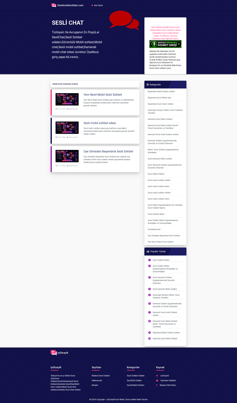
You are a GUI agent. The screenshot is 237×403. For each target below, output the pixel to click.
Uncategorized (154, 229)
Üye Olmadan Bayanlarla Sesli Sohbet (164, 235)
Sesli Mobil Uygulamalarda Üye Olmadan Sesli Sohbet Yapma (165, 206)
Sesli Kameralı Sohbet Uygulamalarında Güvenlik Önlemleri (164, 166)
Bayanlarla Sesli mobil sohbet (160, 104)
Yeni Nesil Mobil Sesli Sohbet (160, 242)
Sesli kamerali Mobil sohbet (160, 159)
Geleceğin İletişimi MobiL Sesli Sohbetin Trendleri (165, 111)
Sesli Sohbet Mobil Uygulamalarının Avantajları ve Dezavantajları (163, 221)
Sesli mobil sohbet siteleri (159, 193)
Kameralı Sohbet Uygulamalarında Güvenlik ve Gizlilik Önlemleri (162, 142)
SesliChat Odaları (134, 380)
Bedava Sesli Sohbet (101, 375)
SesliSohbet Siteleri (135, 385)
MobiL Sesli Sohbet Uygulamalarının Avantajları (163, 151)
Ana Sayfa (99, 5)
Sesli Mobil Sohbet (156, 174)
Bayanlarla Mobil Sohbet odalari (161, 91)
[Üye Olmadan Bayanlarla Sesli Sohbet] (67, 156)
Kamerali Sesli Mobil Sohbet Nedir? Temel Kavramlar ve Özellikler (163, 126)
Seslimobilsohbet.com (70, 5)
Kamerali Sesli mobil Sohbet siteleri (163, 134)
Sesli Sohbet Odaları (136, 375)
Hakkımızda (97, 380)
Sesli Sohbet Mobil (156, 214)
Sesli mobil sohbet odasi (158, 186)
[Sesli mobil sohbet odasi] (67, 127)
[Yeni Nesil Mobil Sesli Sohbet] (67, 99)
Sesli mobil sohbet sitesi (158, 199)
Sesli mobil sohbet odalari (159, 180)
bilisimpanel (73, 109)
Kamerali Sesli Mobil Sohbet (160, 119)
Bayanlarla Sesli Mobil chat (159, 97)
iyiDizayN (62, 352)
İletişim (95, 385)
